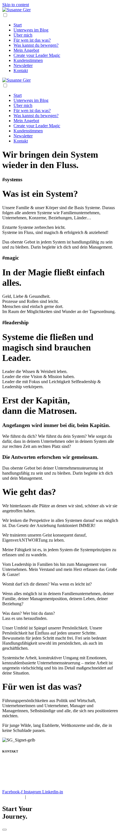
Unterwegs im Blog (31, 30)
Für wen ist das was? (32, 40)
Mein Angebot (26, 50)
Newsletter (23, 65)
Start (18, 25)
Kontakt (21, 70)
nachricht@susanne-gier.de (26, 767)
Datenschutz (40, 796)
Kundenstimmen (28, 60)
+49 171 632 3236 (19, 762)
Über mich (23, 35)
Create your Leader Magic (37, 55)
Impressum (12, 796)
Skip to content (15, 4)
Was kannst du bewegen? (36, 45)
